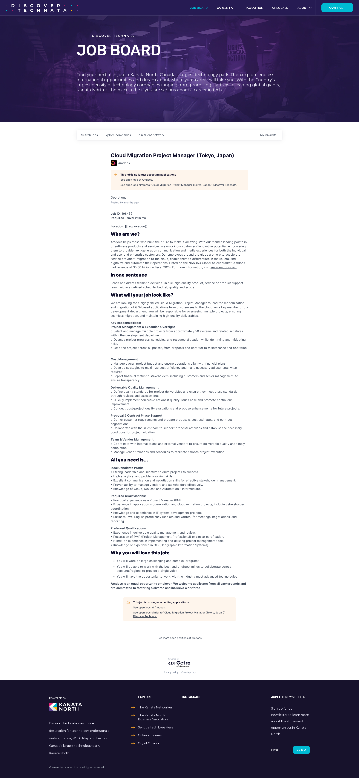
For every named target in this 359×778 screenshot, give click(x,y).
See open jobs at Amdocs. (136, 179)
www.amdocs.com (224, 267)
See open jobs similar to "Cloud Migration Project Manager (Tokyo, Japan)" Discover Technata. (178, 184)
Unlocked (280, 8)
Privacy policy (170, 672)
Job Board (199, 8)
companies (117, 135)
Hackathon (254, 8)
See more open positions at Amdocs (180, 637)
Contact (337, 7)
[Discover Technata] (42, 7)
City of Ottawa (148, 743)
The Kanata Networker (155, 707)
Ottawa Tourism (150, 735)
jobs (89, 135)
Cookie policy (188, 672)
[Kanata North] (79, 707)
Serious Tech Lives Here (155, 727)
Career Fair (226, 8)
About (302, 8)
